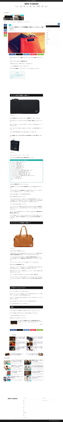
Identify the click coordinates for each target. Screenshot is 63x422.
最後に (11, 77)
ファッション (48, 30)
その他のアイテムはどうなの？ (15, 76)
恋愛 (47, 32)
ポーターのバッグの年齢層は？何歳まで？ (17, 75)
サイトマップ (5, 420)
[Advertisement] (26, 86)
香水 (47, 43)
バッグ (47, 28)
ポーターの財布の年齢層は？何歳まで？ (16, 74)
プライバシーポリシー (45, 400)
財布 (47, 41)
